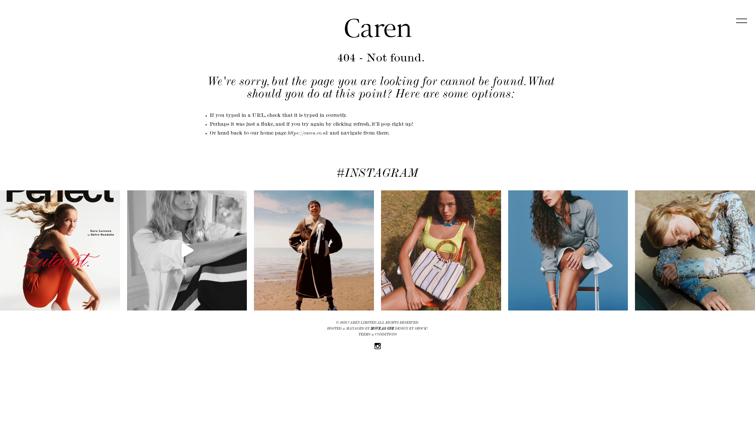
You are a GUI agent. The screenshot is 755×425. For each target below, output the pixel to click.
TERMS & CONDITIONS (377, 335)
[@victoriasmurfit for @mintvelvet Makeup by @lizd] (187, 250)
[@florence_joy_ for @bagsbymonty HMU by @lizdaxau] (441, 250)
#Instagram (377, 174)
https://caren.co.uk (308, 133)
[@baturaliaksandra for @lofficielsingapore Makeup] (695, 250)
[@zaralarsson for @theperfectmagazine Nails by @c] (60, 250)
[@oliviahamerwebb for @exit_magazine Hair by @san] (568, 250)
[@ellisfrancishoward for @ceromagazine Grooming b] (314, 250)
